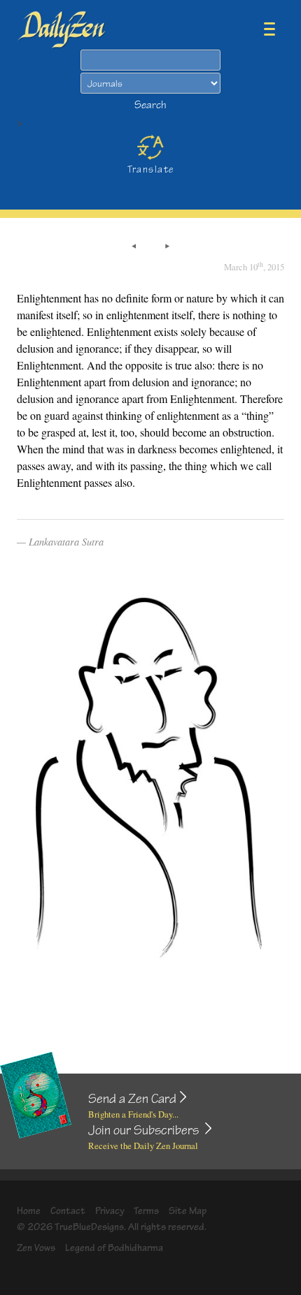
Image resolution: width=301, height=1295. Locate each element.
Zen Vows (36, 1248)
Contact (67, 1211)
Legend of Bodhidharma (114, 1248)
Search (150, 105)
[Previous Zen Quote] (133, 247)
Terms (146, 1211)
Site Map (187, 1211)
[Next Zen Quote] (167, 247)
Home (29, 1211)
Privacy (110, 1211)
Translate (150, 169)
